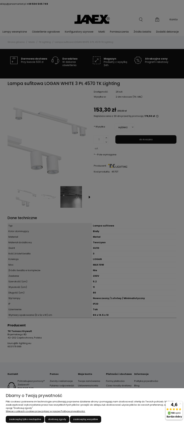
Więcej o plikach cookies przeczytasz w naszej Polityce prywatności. (45, 411)
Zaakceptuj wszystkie (85, 419)
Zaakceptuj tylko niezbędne (25, 419)
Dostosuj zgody (57, 419)
